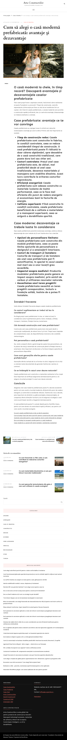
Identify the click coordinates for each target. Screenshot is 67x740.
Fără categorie (8, 541)
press (6, 83)
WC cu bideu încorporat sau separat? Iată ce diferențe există (22, 648)
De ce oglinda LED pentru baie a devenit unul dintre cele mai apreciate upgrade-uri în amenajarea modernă (33, 628)
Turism (5, 558)
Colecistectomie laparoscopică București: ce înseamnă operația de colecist (26, 633)
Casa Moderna (8, 689)
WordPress (24, 737)
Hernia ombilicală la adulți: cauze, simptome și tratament (21, 583)
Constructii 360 (8, 699)
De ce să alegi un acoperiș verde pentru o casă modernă (33, 420)
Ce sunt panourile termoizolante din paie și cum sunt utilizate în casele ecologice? (35, 485)
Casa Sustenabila (9, 687)
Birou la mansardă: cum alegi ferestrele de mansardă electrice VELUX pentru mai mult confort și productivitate (32, 602)
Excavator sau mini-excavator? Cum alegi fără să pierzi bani (21, 662)
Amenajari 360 (8, 702)
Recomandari (8, 550)
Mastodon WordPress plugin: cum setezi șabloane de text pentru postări (25, 669)
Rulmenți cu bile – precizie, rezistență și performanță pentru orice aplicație (26, 666)
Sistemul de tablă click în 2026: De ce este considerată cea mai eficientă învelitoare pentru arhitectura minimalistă (30, 623)
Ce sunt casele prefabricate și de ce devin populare (31, 413)
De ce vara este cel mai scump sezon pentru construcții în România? (24, 590)
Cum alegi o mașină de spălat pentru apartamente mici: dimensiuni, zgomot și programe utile (32, 658)
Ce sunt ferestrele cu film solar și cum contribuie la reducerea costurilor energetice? (33, 460)
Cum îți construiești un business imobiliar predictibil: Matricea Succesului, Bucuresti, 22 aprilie (31, 640)
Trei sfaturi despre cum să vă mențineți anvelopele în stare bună (22, 598)
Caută (5, 498)
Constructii (7, 528)
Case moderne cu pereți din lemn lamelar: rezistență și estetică (35, 423)
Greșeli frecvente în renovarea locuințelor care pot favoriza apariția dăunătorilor (28, 655)
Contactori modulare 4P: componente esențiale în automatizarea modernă (26, 651)
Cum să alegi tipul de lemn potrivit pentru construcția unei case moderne (38, 415)
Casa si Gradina (29, 22)
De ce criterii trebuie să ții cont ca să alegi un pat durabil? (21, 594)
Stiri (5, 554)
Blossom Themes (8, 737)
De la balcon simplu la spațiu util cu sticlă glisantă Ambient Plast (23, 637)
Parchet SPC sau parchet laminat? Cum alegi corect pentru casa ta (23, 587)
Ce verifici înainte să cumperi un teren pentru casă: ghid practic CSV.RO (25, 580)
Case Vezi (6, 692)
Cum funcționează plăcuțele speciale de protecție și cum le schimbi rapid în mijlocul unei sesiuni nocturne (32, 575)
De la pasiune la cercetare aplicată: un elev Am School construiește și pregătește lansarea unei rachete (32, 612)
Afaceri (6, 515)
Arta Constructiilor (33, 3)
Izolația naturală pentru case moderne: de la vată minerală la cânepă (38, 418)
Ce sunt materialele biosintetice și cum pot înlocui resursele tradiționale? (35, 472)
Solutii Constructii (9, 697)
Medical (6, 545)
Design (5, 532)
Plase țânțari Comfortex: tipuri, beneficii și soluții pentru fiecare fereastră (26, 607)
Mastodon (37, 696)
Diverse (6, 537)
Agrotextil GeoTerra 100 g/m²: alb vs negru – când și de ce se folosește (24, 644)
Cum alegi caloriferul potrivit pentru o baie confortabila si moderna (24, 570)
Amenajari (6, 520)
